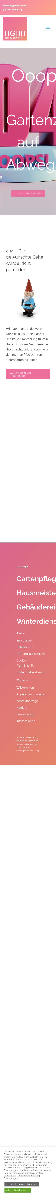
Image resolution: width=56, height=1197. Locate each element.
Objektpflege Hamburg (27, 741)
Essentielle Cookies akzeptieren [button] (22, 1184)
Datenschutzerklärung (28, 1175)
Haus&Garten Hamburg (27, 737)
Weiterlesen (10, 1175)
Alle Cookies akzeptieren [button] (17, 1190)
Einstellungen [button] (11, 1170)
